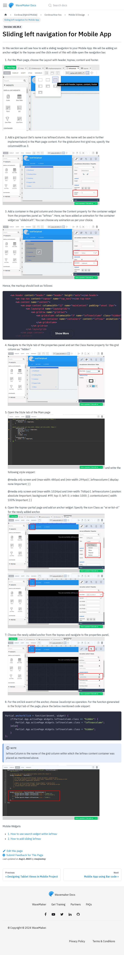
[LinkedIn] (70, 914)
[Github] (78, 914)
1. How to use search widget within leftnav (32, 834)
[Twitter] (61, 914)
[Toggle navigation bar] (5, 5)
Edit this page (15, 851)
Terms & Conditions (104, 941)
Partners (76, 904)
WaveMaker (39, 904)
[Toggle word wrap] (111, 295)
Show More (62, 333)
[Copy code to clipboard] (117, 295)
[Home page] (6, 14)
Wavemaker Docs (65, 894)
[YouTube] (53, 914)
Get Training (58, 904)
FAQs (89, 904)
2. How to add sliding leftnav (24, 838)
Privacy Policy (77, 941)
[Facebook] (45, 914)
